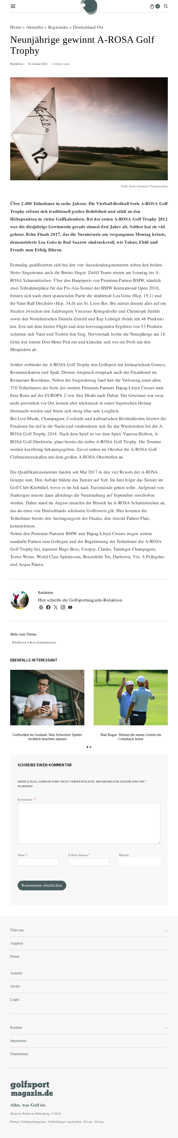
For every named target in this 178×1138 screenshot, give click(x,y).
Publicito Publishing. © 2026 (41, 1113)
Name (22, 854)
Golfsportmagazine (33, 1121)
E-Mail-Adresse (79, 854)
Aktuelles (34, 27)
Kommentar (25, 799)
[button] (87, 746)
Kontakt (16, 1027)
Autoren (16, 973)
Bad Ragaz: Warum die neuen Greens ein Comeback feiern (131, 737)
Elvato (88, 1121)
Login (14, 999)
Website (124, 855)
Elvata (99, 1121)
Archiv (15, 986)
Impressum (18, 1041)
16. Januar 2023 (38, 64)
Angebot (16, 943)
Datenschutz (19, 1054)
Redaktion (16, 64)
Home (15, 27)
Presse (14, 956)
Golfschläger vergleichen (64, 1121)
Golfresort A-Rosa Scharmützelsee (35, 642)
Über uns (17, 930)
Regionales (58, 27)
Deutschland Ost (88, 27)
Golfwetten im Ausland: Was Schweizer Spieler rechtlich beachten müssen (47, 737)
